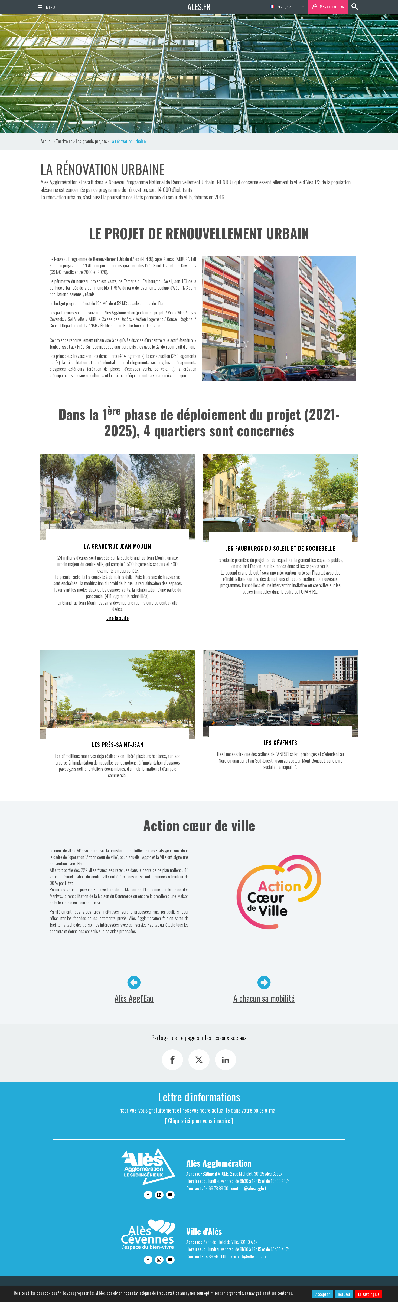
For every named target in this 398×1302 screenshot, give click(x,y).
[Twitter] (199, 1059)
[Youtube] (170, 1195)
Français (283, 6)
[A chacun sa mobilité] (264, 982)
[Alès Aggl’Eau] (134, 982)
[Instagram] (159, 1260)
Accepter (322, 1294)
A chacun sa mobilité (264, 998)
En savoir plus (368, 1294)
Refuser (344, 1294)
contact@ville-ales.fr (248, 1256)
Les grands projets (91, 141)
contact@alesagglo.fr (249, 1188)
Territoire (64, 141)
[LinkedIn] (225, 1059)
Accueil (47, 141)
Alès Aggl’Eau (134, 998)
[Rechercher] (354, 7)
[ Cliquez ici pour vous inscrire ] (199, 1120)
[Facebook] (172, 1059)
